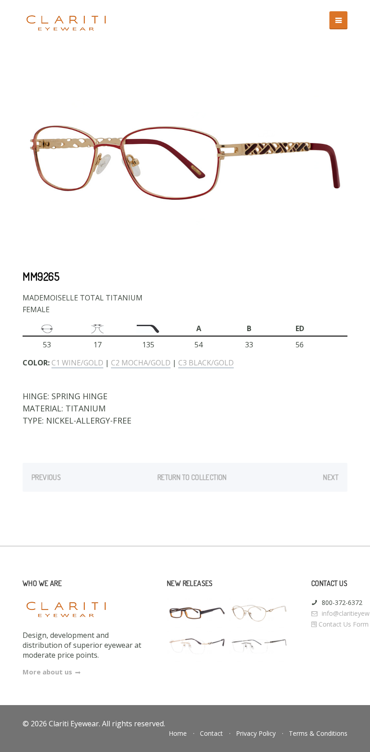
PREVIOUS (46, 477)
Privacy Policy (256, 733)
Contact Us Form (343, 624)
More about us (47, 671)
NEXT (330, 477)
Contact (211, 733)
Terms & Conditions (318, 733)
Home (178, 733)
